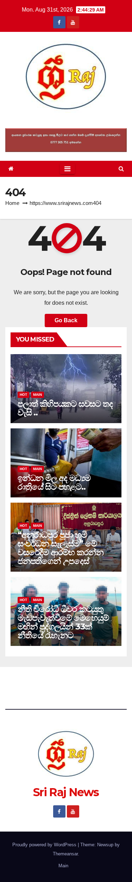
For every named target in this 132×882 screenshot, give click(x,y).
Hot (23, 395)
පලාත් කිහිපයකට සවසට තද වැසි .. (65, 408)
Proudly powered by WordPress (45, 844)
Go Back (66, 320)
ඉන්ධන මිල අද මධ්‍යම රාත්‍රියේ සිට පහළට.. (54, 482)
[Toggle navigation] (67, 169)
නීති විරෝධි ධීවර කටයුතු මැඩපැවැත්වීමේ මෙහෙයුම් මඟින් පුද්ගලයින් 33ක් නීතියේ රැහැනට (63, 622)
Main (37, 395)
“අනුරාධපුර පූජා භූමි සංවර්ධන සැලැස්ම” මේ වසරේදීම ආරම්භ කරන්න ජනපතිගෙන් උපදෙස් (60, 548)
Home (12, 203)
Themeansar (65, 853)
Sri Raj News (66, 121)
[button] (121, 169)
